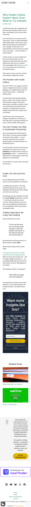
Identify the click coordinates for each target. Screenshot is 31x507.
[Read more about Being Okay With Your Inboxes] (15, 374)
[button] (3, 504)
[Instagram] (20, 484)
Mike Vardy (9, 2)
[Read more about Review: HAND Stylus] (15, 395)
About (15, 494)
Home (15, 492)
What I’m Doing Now (15, 496)
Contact (15, 498)
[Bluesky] (15, 484)
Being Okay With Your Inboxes (12, 384)
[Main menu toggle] (27, 2)
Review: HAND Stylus (10, 404)
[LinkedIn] (6, 484)
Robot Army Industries (18, 506)
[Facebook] (24, 484)
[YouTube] (11, 484)
